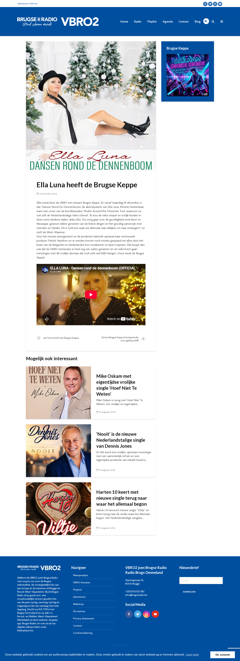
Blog (198, 21)
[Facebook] (129, 614)
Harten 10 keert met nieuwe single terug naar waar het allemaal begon (121, 498)
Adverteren (79, 596)
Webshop (78, 604)
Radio (137, 21)
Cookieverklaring (82, 632)
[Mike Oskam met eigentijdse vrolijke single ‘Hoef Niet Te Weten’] (58, 392)
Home (124, 21)
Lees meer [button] (192, 654)
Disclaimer (79, 611)
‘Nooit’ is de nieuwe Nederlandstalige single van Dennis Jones (120, 440)
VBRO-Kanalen (81, 582)
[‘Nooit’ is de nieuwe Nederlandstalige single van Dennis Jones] (58, 450)
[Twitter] (137, 614)
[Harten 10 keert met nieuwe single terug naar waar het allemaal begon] (58, 508)
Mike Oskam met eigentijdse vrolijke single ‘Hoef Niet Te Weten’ (116, 385)
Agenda (168, 21)
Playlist (152, 21)
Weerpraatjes (80, 575)
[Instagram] (146, 614)
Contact (184, 21)
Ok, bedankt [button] (222, 654)
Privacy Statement (83, 618)
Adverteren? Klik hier (28, 3)
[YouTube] (155, 614)
